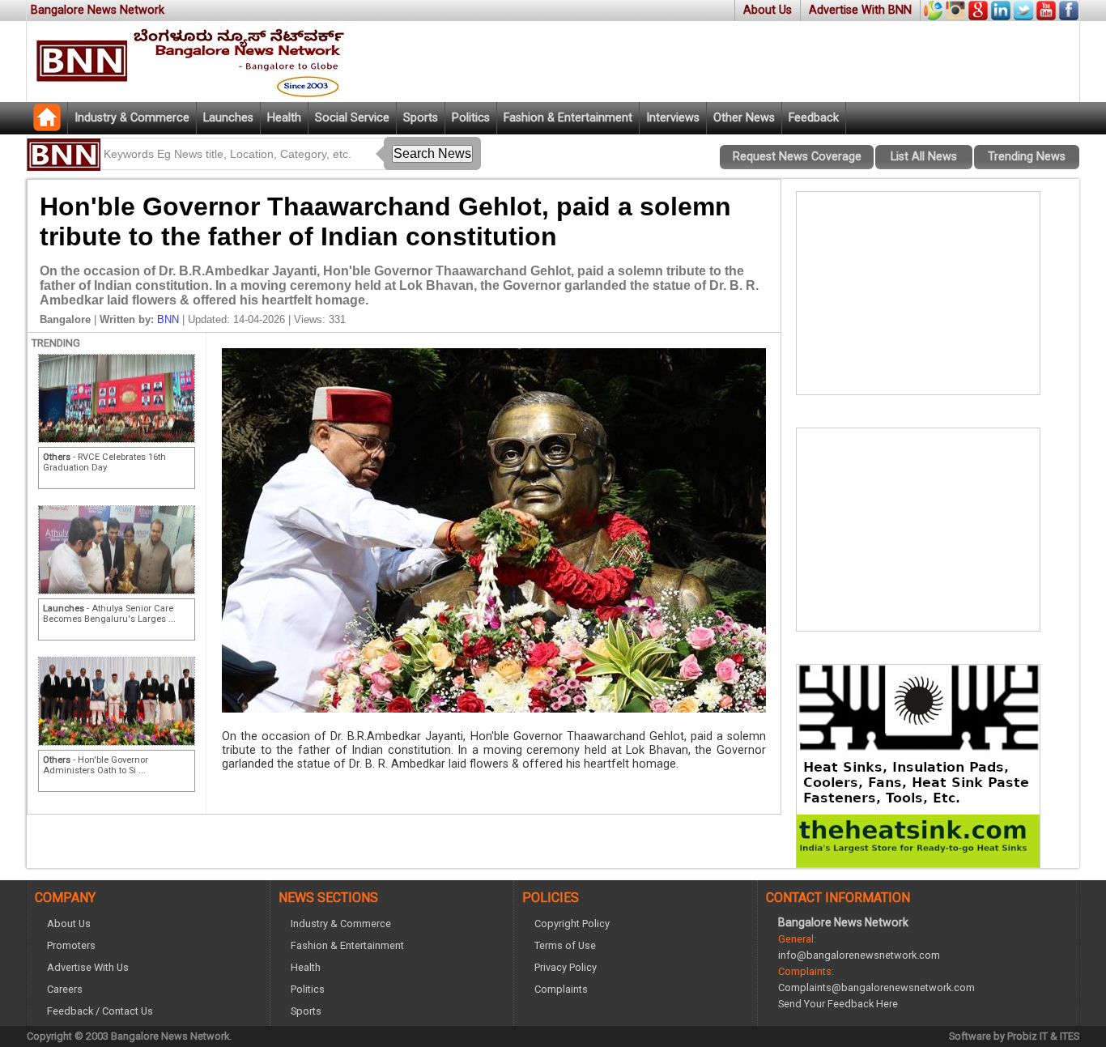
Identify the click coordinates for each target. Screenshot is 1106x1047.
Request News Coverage (797, 157)
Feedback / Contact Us (100, 1011)
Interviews (673, 118)
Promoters (71, 945)
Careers (65, 989)
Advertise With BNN (860, 10)
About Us (767, 10)
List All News (924, 157)
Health (284, 118)
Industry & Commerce (131, 118)
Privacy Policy (565, 967)
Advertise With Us (88, 967)
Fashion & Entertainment (568, 118)
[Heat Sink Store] (918, 863)
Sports (420, 118)
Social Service (352, 118)
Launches (228, 118)
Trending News (1027, 157)
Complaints (561, 989)
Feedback (814, 118)
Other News (744, 118)
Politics (471, 118)
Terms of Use (565, 945)
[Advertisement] (918, 293)
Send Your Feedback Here (838, 1004)
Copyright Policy (572, 923)
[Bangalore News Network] (47, 127)
